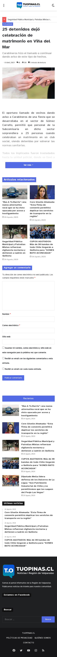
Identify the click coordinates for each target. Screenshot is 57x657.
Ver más (28, 165)
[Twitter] (21, 650)
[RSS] (43, 650)
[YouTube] (28, 650)
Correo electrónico (11, 325)
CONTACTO (28, 643)
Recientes (28, 398)
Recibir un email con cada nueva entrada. (23, 369)
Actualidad (7, 24)
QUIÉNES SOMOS (43, 638)
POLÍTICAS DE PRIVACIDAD (19, 638)
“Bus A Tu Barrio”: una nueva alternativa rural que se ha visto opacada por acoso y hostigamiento (14, 208)
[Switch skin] (53, 6)
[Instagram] (36, 650)
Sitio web (6, 337)
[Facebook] (14, 650)
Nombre (6, 314)
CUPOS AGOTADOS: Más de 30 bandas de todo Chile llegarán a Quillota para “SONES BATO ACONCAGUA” (42, 247)
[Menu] (3, 6)
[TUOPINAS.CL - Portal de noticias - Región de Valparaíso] (28, 5)
